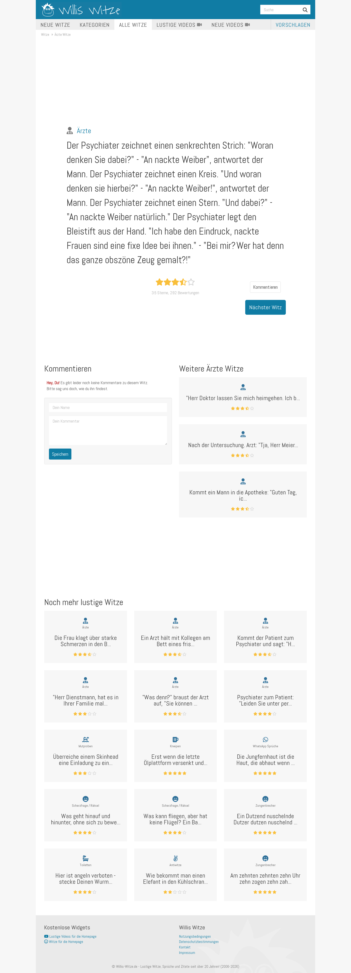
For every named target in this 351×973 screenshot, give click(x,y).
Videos (177, 24)
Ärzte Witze (63, 34)
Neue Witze (55, 24)
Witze (45, 34)
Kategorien (95, 24)
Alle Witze (133, 24)
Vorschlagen (293, 24)
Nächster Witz (265, 307)
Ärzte (84, 130)
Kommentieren (265, 287)
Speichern (60, 454)
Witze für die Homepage (65, 941)
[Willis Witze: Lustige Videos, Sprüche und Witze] (80, 9)
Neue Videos (228, 24)
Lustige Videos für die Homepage (72, 936)
